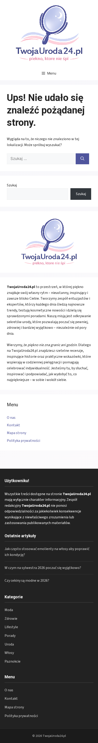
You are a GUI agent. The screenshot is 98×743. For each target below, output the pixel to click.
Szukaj (12, 185)
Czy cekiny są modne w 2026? (27, 580)
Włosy (9, 652)
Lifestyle (11, 627)
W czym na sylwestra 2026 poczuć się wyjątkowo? (43, 567)
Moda (9, 609)
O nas (11, 417)
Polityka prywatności (23, 440)
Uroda (9, 644)
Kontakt (13, 425)
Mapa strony (16, 432)
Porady (10, 635)
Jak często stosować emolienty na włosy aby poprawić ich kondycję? (47, 551)
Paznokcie (13, 661)
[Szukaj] (82, 158)
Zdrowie (11, 618)
